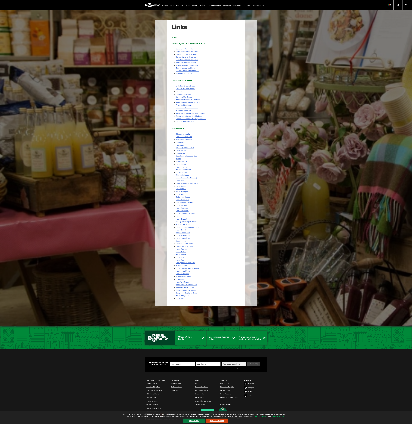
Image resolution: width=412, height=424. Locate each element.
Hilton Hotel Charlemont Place (187, 227)
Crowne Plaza (181, 189)
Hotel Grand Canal (183, 233)
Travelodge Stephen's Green (186, 293)
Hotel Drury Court (182, 200)
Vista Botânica (181, 161)
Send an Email (224, 383)
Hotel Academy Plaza (184, 137)
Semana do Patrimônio (184, 49)
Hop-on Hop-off (151, 383)
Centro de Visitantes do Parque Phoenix (191, 119)
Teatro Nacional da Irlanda (185, 68)
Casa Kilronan (181, 241)
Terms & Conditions (201, 387)
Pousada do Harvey (183, 224)
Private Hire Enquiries (227, 387)
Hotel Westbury (181, 298)
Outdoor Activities (152, 404)
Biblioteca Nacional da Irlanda (187, 60)
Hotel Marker (181, 252)
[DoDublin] (152, 2)
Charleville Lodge (182, 175)
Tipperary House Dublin (185, 287)
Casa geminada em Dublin (186, 290)
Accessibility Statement (203, 401)
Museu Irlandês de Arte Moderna (188, 102)
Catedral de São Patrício (185, 121)
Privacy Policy (199, 394)
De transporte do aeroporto (210, 5)
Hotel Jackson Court (183, 235)
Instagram (251, 387)
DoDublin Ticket (176, 387)
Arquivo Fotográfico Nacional (187, 65)
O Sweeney (180, 279)
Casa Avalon (180, 153)
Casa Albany (180, 142)
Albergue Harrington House (186, 222)
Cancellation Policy (201, 390)
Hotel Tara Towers (182, 282)
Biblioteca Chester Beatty (185, 86)
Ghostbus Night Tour (153, 387)
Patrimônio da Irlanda (184, 73)
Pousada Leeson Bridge (185, 243)
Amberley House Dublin (185, 148)
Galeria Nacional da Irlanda (186, 57)
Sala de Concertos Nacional (186, 54)
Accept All (194, 421)
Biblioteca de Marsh (183, 111)
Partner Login (224, 404)
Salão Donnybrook (183, 197)
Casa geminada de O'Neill (185, 263)
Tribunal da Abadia (183, 134)
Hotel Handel (181, 230)
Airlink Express (176, 383)
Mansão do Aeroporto (184, 139)
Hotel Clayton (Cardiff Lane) (186, 178)
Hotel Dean (180, 194)
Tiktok (250, 396)
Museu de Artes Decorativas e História (190, 113)
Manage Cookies (217, 421)
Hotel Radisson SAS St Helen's (187, 268)
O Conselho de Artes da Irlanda (187, 71)
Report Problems (225, 394)
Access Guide (200, 404)
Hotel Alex (180, 145)
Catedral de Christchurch (185, 89)
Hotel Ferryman (182, 205)
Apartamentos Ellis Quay (185, 202)
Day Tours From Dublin (154, 390)
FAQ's (197, 383)
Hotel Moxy (180, 260)
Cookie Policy (199, 397)
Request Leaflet (225, 390)
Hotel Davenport (182, 191)
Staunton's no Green (183, 276)
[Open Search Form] (398, 5)
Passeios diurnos (191, 5)
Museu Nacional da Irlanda (186, 62)
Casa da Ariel (181, 150)
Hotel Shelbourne (182, 274)
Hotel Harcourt (181, 219)
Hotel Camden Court (183, 170)
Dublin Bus (174, 390)
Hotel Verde (180, 216)
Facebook (251, 383)
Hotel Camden (181, 172)
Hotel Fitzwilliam (182, 211)
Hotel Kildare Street (183, 238)
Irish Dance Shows (152, 394)
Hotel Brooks (181, 164)
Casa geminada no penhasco (187, 183)
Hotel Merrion (181, 255)
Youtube (250, 392)
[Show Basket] (407, 5)
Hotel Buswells (181, 167)
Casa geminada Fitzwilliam (186, 213)
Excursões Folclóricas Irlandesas (188, 100)
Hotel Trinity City (182, 296)
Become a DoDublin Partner (229, 397)
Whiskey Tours (151, 397)
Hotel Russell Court (183, 271)
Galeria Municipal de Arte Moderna (189, 116)
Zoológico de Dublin (183, 94)
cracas (178, 159)
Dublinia (179, 91)
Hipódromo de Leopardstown (187, 108)
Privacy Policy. (255, 368)
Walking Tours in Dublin (154, 408)
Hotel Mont (180, 257)
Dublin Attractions (152, 401)
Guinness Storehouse (184, 97)
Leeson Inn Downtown (184, 246)
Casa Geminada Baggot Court (187, 156)
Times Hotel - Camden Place (186, 285)
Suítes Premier (181, 265)
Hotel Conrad (181, 186)
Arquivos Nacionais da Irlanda (187, 51)
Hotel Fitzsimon (182, 208)
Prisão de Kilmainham (184, 105)
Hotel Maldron (181, 249)
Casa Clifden (181, 181)
